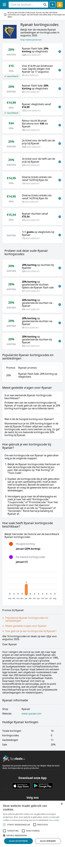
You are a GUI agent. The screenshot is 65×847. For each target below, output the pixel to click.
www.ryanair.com (31, 713)
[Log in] (60, 4)
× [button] (61, 804)
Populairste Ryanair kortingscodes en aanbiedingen (26, 619)
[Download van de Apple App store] (21, 786)
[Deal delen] (52, 4)
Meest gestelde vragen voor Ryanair (26, 626)
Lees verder (54, 820)
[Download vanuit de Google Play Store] (42, 786)
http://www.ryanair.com (31, 39)
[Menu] (4, 4)
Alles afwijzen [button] (48, 841)
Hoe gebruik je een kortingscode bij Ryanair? (30, 631)
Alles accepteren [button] (18, 841)
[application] (32, 584)
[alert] (32, 824)
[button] (32, 835)
